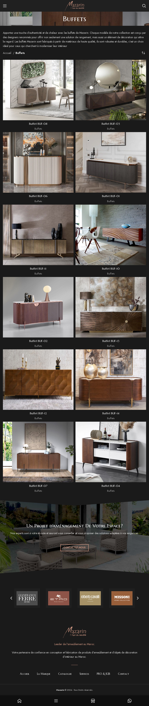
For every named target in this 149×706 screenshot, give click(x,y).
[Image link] (74, 632)
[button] (11, 598)
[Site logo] (74, 5)
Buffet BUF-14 (110, 413)
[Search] (144, 6)
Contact (123, 674)
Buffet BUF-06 (38, 196)
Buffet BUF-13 (110, 341)
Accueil (7, 53)
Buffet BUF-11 (38, 268)
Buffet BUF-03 (111, 123)
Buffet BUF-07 (38, 486)
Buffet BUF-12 (38, 413)
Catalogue (65, 674)
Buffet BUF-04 (111, 486)
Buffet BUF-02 (38, 341)
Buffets (38, 129)
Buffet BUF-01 (111, 196)
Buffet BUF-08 (38, 123)
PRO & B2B (103, 674)
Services (84, 674)
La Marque (43, 674)
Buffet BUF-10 (111, 268)
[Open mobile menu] (5, 6)
